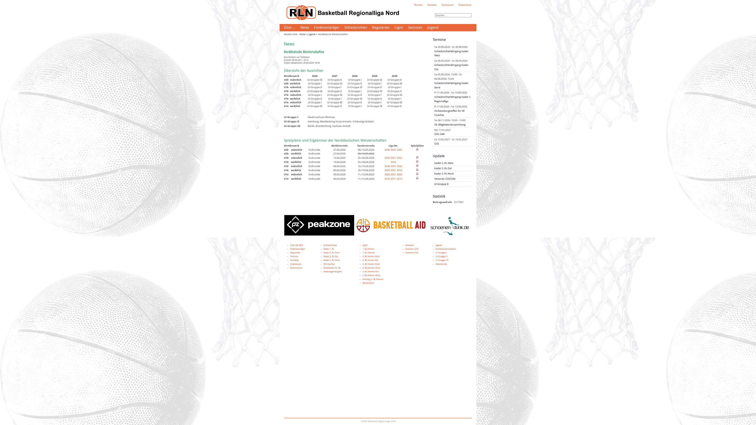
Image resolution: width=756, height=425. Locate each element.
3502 (399, 149)
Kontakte (432, 5)
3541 (393, 166)
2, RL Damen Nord (371, 268)
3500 (387, 149)
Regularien (381, 27)
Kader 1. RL (328, 249)
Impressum (448, 5)
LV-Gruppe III (441, 260)
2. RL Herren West (371, 264)
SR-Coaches (329, 264)
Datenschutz (465, 5)
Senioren (415, 27)
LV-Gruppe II (441, 256)
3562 (399, 174)
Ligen (399, 27)
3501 (393, 149)
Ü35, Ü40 (439, 134)
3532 (393, 162)
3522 (399, 157)
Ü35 (436, 143)
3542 (399, 166)
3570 (387, 178)
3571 (393, 178)
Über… (290, 27)
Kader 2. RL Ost (330, 256)
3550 (387, 170)
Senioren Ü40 (411, 252)
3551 (393, 170)
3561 (393, 174)
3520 (387, 157)
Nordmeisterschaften (445, 249)
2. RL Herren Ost (370, 260)
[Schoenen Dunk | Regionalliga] (449, 235)
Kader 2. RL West (331, 260)
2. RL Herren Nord (371, 256)
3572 (399, 178)
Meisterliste (368, 283)
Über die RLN (296, 245)
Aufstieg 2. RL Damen (372, 279)
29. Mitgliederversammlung (450, 124)
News (304, 27)
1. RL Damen (368, 252)
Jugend (433, 27)
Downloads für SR (331, 268)
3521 (393, 157)
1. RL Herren (368, 249)
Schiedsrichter (355, 27)
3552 (399, 170)
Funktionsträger (326, 27)
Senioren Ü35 (411, 249)
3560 (387, 174)
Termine (418, 5)
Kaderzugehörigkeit (332, 271)
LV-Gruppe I (441, 252)
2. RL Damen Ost (370, 271)
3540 (387, 166)
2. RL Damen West (371, 275)
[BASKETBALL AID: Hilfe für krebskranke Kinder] (391, 231)
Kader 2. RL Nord (331, 252)
